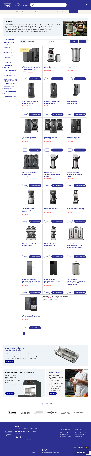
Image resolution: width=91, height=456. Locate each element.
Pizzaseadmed (8, 65)
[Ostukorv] (86, 5)
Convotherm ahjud (9, 54)
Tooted (37, 12)
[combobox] (48, 5)
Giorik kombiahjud (9, 42)
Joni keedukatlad (8, 60)
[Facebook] (17, 437)
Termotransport (8, 88)
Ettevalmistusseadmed (10, 70)
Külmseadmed (8, 49)
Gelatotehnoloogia (9, 39)
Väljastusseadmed (9, 86)
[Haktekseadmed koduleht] (7, 5)
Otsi (74, 41)
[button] (5, 411)
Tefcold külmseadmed (10, 98)
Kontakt (64, 12)
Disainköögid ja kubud (10, 96)
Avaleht (16, 12)
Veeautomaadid (8, 62)
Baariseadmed (8, 78)
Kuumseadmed (8, 52)
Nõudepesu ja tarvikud (10, 72)
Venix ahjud (7, 57)
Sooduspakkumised (9, 104)
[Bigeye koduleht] (45, 450)
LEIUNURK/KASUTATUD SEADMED (10, 101)
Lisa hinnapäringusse (35, 78)
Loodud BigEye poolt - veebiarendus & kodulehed (45, 452)
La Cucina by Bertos (9, 83)
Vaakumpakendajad (9, 75)
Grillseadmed (7, 67)
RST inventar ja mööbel (10, 91)
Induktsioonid (7, 44)
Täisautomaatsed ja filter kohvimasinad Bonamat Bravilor (10, 80)
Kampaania (73, 12)
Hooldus (44, 12)
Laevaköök (56, 12)
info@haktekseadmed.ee (52, 298)
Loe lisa (25, 78)
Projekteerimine (26, 12)
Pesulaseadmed (8, 93)
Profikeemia (7, 47)
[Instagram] (20, 437)
